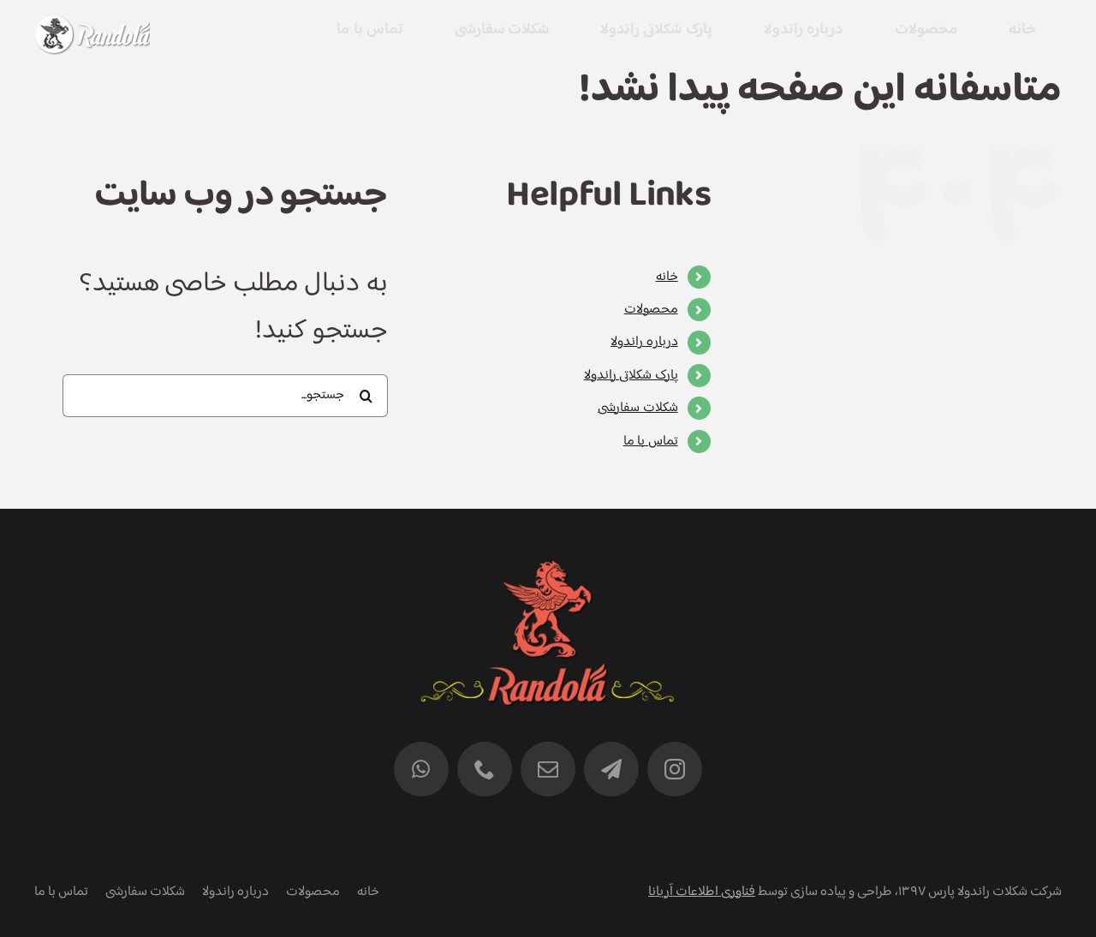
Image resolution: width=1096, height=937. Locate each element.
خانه (667, 277)
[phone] (484, 769)
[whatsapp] (421, 769)
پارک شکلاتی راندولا (631, 375)
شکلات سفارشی (637, 408)
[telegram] (611, 769)
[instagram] (674, 769)
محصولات (651, 309)
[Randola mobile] (92, 26)
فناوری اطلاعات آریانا (701, 892)
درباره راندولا (644, 342)
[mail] (548, 769)
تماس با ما (650, 441)
